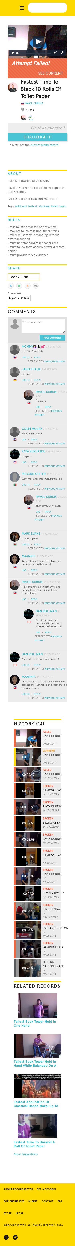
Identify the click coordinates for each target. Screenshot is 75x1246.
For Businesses (14, 1201)
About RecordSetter (18, 1189)
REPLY (37, 357)
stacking (44, 206)
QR (36, 285)
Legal (20, 1213)
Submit (33, 1201)
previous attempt (54, 361)
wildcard (21, 206)
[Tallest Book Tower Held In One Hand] (37, 1005)
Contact (48, 1201)
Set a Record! (46, 1189)
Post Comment (52, 337)
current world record (44, 145)
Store (8, 1213)
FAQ (60, 1201)
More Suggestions (26, 1154)
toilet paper (59, 206)
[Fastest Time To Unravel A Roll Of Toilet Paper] (37, 1126)
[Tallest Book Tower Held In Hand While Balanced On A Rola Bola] (37, 1046)
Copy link (19, 277)
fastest (32, 206)
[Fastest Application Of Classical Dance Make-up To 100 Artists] (37, 1086)
